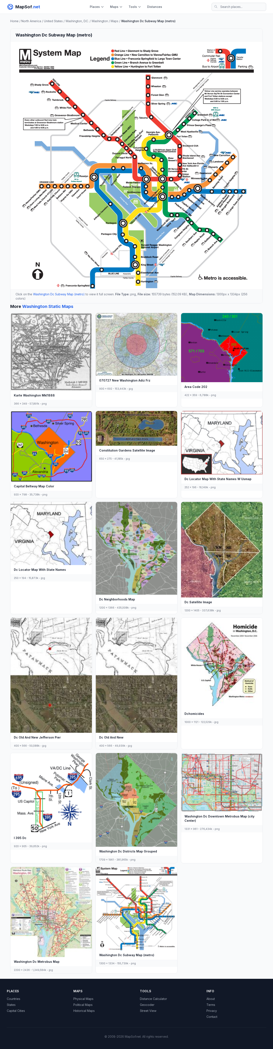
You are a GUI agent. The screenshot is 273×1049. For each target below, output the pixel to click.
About (210, 999)
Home (14, 21)
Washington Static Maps (47, 306)
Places (95, 7)
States (11, 1005)
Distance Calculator (153, 999)
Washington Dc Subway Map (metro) (59, 294)
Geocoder (147, 1005)
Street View (148, 1011)
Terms (210, 1005)
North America (31, 21)
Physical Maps (83, 999)
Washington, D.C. (77, 21)
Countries (13, 999)
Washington (99, 21)
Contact (211, 1016)
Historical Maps (84, 1011)
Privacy (211, 1011)
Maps (114, 7)
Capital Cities (16, 1011)
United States (53, 21)
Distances (154, 7)
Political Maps (83, 1005)
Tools (133, 7)
